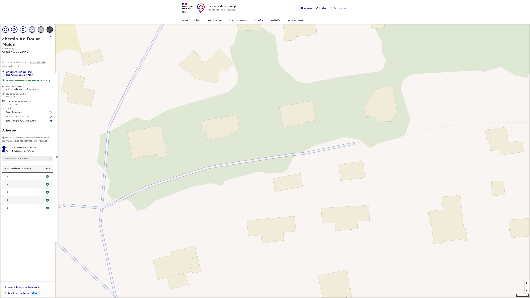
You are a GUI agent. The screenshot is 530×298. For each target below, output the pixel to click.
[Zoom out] (527, 287)
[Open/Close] (57, 157)
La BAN (197, 19)
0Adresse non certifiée (24, 147)
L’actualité (275, 19)
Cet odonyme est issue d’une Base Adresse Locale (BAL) (19, 73)
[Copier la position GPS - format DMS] (51, 121)
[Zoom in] (527, 283)
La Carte (308, 7)
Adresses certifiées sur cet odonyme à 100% (27, 80)
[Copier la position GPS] (51, 116)
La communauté (295, 19)
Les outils (258, 19)
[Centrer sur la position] (51, 112)
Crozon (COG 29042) (38, 62)
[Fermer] (51, 36)
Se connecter (340, 7)
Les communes (215, 19)
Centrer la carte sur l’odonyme (23, 287)
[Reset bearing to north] (527, 291)
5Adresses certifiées (23, 150)
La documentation (238, 19)
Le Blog (322, 7)
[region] (265, 157)
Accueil (185, 19)
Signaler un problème (22, 293)
